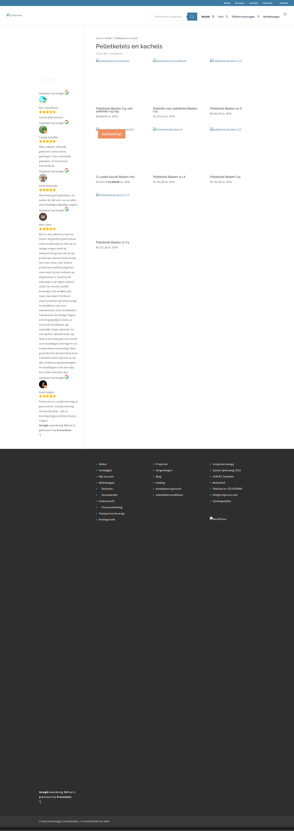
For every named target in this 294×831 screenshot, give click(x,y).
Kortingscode (107, 519)
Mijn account (106, 476)
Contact (253, 3)
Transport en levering (111, 513)
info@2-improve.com (225, 495)
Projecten (162, 464)
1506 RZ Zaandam (223, 476)
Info (220, 16)
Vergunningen (164, 470)
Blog (158, 476)
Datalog (160, 482)
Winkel (206, 16)
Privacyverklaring (111, 507)
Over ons (268, 3)
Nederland (219, 482)
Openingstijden (222, 501)
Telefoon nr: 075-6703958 (227, 488)
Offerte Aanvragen (243, 16)
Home (227, 3)
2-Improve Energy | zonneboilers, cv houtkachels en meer (74, 821)
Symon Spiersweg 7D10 (227, 470)
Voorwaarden (109, 495)
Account (239, 3)
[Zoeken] (192, 17)
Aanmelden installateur (169, 495)
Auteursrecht (107, 501)
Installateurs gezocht (168, 488)
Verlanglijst (105, 470)
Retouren (107, 488)
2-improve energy (223, 464)
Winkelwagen (271, 16)
